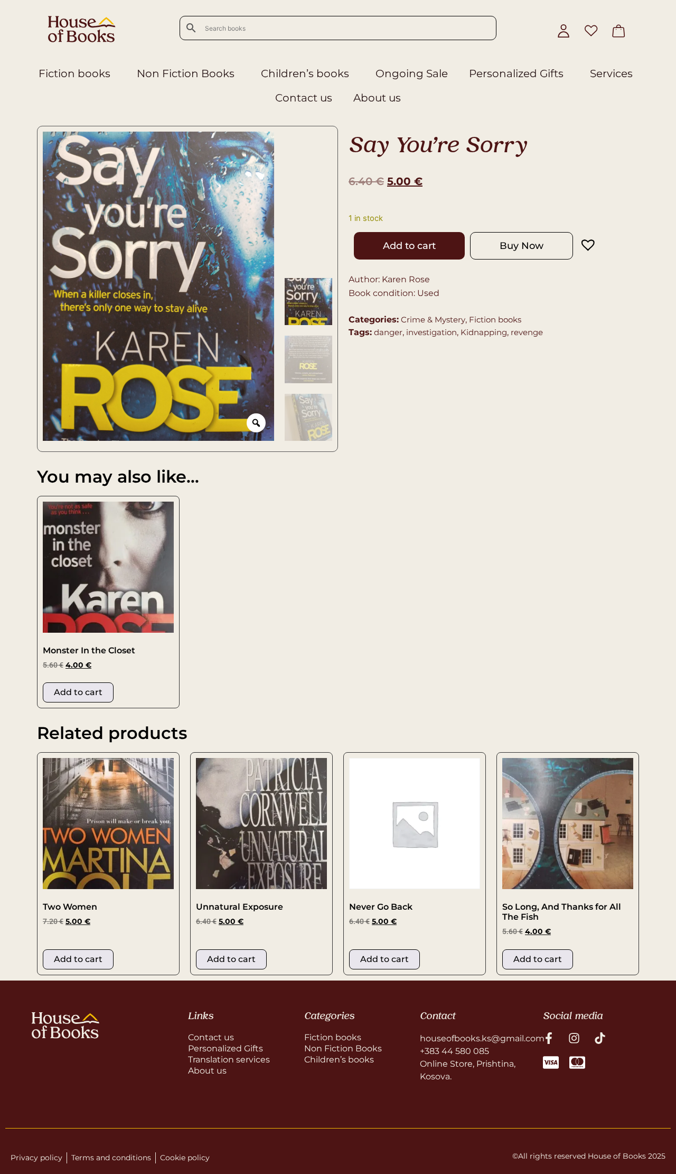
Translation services (229, 1060)
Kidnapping (484, 332)
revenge (527, 332)
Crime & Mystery (433, 320)
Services (611, 73)
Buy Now (521, 246)
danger (388, 332)
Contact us (303, 97)
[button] (578, 244)
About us (377, 97)
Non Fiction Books (185, 73)
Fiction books (74, 73)
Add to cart (409, 246)
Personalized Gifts (516, 73)
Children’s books (305, 73)
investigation (431, 332)
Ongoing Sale (411, 73)
